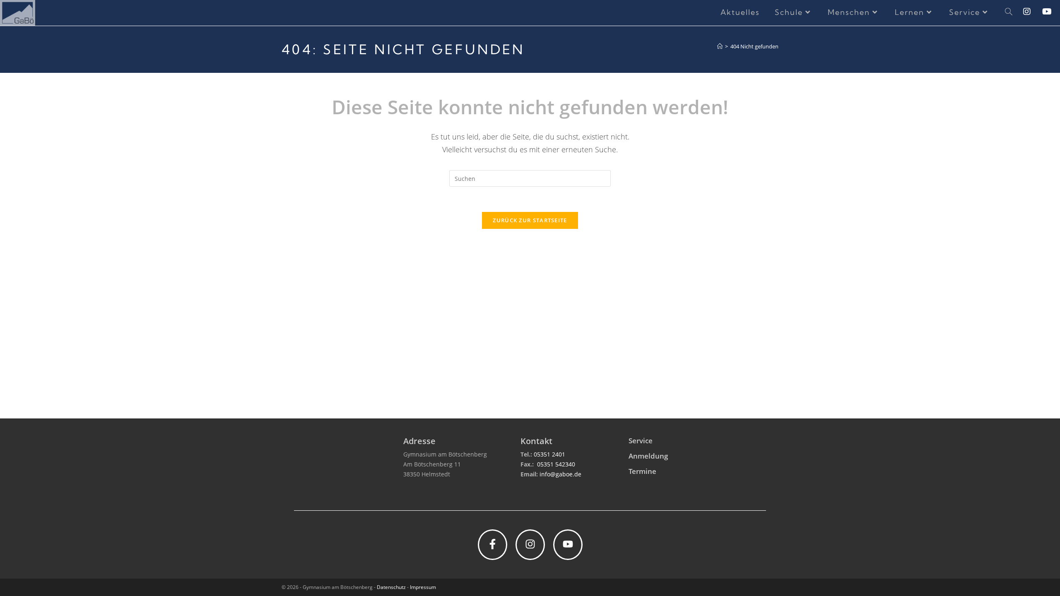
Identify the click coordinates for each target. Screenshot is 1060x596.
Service (641, 440)
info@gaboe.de (560, 474)
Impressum (423, 587)
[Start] (720, 46)
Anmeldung (648, 456)
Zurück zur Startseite (530, 220)
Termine (642, 471)
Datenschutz (391, 587)
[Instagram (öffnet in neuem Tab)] (1032, 11)
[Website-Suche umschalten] (1008, 12)
